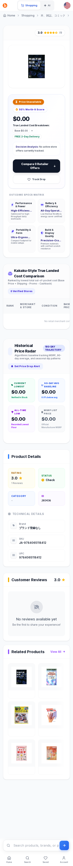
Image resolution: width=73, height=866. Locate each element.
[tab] (29, 5)
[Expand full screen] (58, 80)
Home (11, 15)
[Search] (8, 845)
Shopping (27, 15)
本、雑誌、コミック (53, 15)
